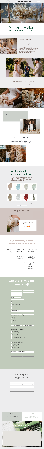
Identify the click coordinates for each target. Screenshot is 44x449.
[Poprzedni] (3, 13)
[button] (16, 314)
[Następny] (40, 13)
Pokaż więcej (22, 205)
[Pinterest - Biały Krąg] (37, 1)
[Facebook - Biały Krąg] (35, 1)
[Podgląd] (10, 186)
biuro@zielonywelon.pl (34, 417)
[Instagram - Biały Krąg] (39, 1)
